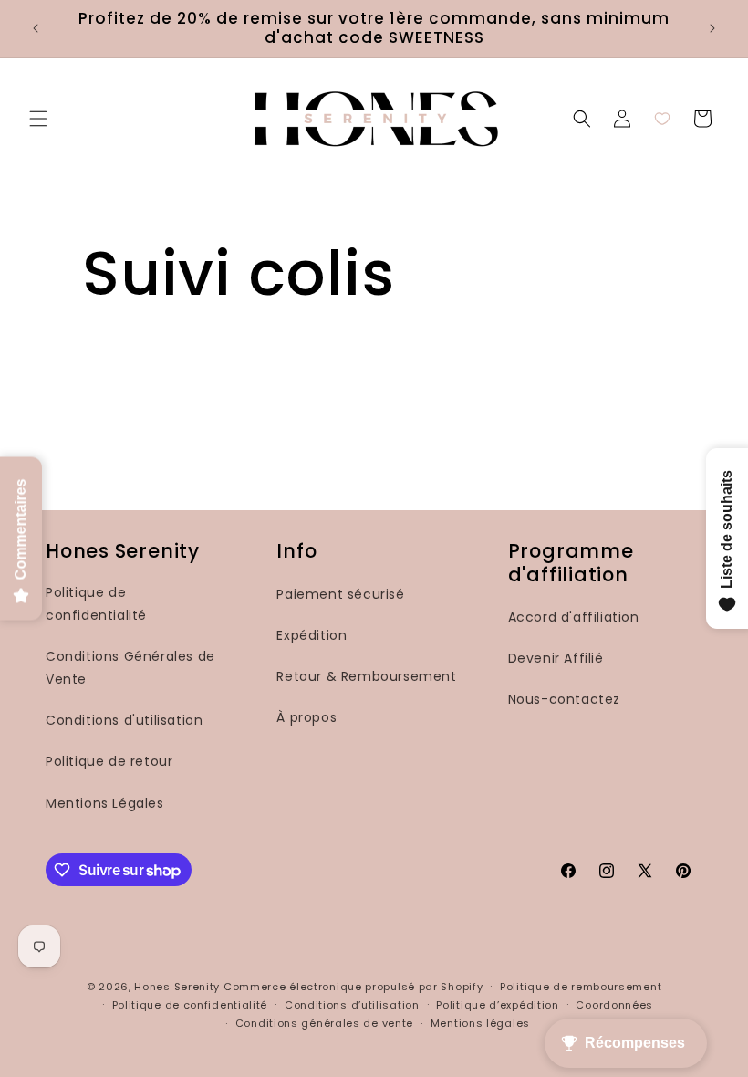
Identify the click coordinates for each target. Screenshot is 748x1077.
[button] (38, 119)
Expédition (311, 635)
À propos (306, 717)
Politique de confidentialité (96, 603)
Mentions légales (480, 1023)
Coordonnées (614, 1005)
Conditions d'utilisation (124, 720)
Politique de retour (109, 761)
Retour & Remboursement (366, 676)
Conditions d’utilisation (352, 1005)
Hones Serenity (177, 986)
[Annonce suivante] (712, 28)
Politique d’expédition (497, 1005)
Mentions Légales (105, 803)
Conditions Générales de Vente (130, 667)
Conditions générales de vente (324, 1023)
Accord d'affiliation (573, 617)
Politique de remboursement (580, 986)
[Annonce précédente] (36, 28)
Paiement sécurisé (340, 594)
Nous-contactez (564, 699)
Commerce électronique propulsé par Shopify (353, 986)
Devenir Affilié (556, 658)
